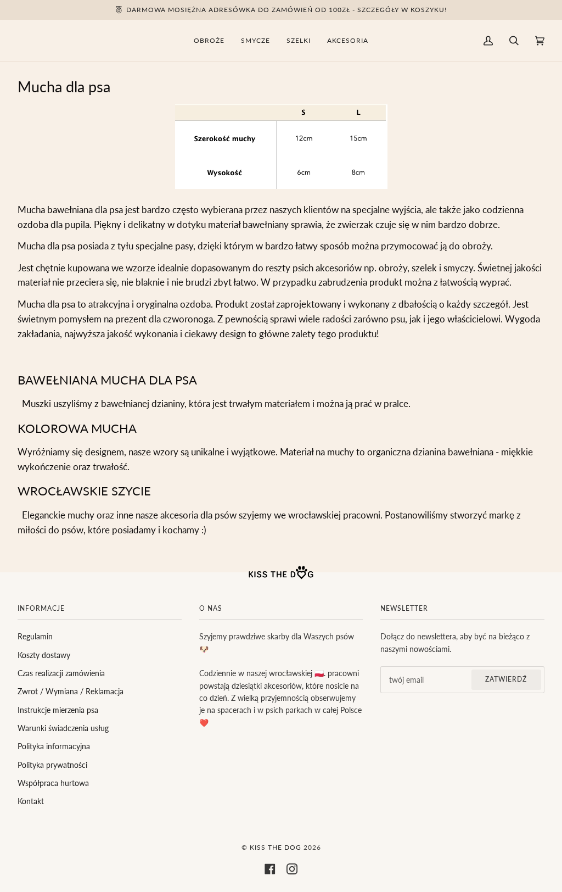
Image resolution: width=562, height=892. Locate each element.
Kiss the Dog (275, 847)
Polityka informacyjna (54, 746)
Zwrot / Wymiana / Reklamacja (70, 691)
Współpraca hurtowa (53, 783)
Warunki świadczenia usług (63, 728)
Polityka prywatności (52, 765)
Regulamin (35, 636)
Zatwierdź (506, 679)
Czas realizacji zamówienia (61, 673)
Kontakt (31, 801)
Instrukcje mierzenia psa (58, 710)
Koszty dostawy (44, 655)
